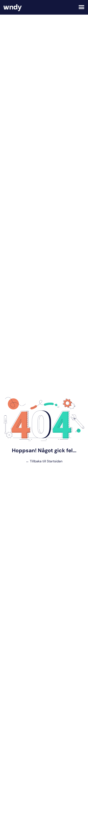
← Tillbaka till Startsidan (44, 461)
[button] (81, 7)
